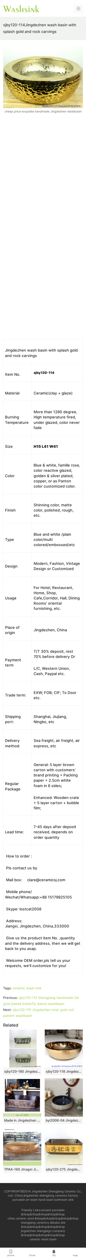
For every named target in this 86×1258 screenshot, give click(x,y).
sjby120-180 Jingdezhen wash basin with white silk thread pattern (22, 1071)
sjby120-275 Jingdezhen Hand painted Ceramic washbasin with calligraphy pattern (64, 1169)
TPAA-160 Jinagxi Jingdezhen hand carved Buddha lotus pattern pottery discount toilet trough (22, 1169)
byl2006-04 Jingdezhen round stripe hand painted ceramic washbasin (64, 1120)
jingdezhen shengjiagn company (43, 1231)
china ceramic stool (21, 1218)
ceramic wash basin (43, 1239)
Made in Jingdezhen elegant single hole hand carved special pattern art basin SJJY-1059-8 (22, 1120)
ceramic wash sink (27, 988)
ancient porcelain (52, 1210)
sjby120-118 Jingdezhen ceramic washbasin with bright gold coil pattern (64, 1071)
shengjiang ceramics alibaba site (43, 1222)
